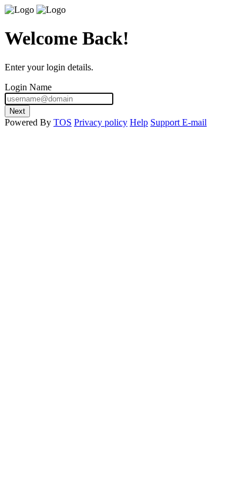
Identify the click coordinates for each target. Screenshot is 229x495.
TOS (62, 122)
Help (139, 122)
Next (17, 111)
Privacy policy (100, 122)
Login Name (28, 87)
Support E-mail (178, 122)
